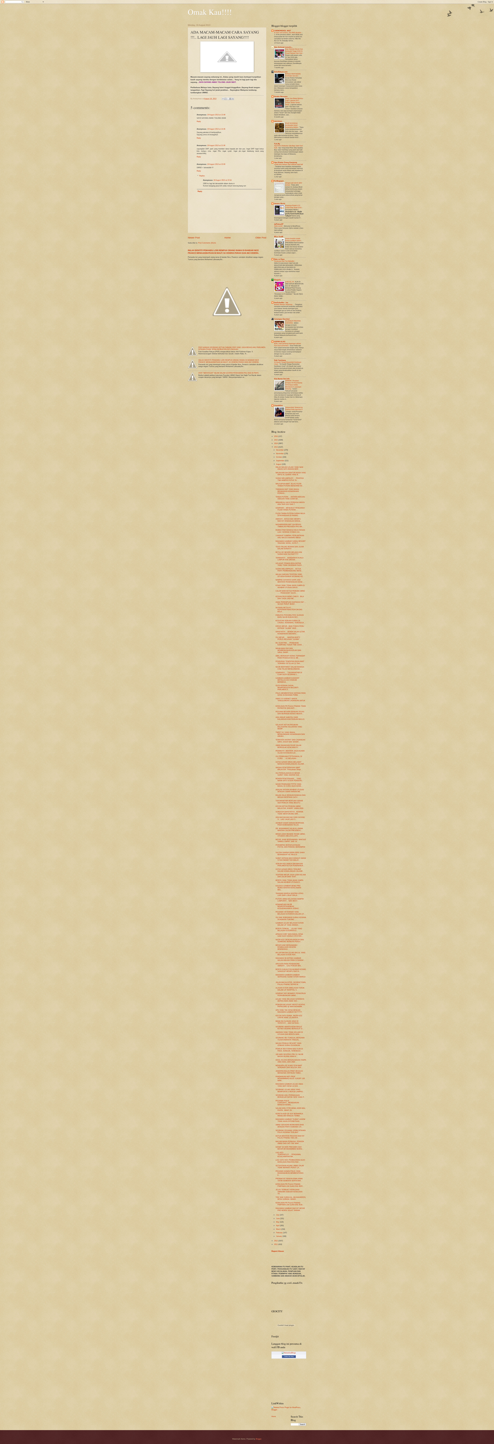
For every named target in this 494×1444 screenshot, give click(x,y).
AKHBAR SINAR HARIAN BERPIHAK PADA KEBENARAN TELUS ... (290, 824)
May (278, 1222)
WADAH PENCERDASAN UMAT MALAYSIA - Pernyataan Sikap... (289, 768)
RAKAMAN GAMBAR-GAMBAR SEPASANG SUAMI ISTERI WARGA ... (290, 977)
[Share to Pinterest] (233, 99)
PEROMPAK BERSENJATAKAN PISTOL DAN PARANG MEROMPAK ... (290, 847)
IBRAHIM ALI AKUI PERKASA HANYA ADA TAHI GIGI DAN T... (290, 503)
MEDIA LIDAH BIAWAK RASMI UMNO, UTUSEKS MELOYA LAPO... (290, 835)
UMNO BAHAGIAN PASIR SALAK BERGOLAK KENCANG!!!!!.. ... (288, 746)
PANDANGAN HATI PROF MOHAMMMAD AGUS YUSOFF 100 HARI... (290, 1079)
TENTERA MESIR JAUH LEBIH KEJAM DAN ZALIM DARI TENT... (291, 876)
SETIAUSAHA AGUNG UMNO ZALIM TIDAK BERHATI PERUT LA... (290, 1167)
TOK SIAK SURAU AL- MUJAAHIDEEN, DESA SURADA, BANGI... (291, 1198)
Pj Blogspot (279, 181)
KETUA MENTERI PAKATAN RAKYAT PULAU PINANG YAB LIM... (290, 1137)
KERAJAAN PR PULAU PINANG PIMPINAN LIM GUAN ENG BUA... (290, 1204)
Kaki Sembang (280, 360)
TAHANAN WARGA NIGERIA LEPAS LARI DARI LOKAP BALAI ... (289, 894)
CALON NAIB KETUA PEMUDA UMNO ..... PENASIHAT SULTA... (290, 592)
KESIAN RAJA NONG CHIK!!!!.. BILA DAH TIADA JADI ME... (290, 597)
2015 (276, 440)
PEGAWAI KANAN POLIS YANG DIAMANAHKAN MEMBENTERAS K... (289, 1173)
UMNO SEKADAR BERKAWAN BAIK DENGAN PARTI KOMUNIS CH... (290, 1126)
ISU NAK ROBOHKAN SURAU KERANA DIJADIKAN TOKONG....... (291, 918)
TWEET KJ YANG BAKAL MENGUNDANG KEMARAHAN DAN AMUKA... (290, 734)
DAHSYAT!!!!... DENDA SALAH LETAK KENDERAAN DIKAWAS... (290, 633)
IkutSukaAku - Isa (281, 302)
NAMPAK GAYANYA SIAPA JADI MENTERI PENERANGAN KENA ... (290, 581)
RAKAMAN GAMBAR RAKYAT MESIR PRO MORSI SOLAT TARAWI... (290, 1209)
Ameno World (279, 204)
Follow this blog (289, 1356)
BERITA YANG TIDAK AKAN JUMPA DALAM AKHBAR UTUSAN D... (289, 881)
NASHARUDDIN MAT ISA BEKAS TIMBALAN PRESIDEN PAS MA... (290, 525)
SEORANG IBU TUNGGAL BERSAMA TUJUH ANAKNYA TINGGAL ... (290, 1039)
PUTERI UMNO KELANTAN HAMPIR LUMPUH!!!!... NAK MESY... (290, 900)
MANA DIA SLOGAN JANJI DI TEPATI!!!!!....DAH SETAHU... (288, 1022)
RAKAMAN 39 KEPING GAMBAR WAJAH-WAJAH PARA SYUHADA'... (290, 959)
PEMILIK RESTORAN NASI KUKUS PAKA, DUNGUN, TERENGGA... (289, 1050)
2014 (276, 443)
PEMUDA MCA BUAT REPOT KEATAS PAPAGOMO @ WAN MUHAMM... (290, 1005)
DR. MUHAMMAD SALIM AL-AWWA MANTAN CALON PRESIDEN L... (289, 829)
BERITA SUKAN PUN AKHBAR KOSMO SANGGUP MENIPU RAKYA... (291, 970)
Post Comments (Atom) (207, 243)
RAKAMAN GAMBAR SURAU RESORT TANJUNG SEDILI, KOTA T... (291, 542)
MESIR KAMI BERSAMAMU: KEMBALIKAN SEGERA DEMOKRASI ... (287, 947)
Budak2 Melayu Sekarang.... (284, 304)
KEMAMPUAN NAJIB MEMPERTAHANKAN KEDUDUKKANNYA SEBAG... (288, 906)
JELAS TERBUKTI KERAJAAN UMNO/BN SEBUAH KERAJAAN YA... (289, 1192)
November (280, 454)
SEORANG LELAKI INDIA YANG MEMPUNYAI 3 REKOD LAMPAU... (290, 1090)
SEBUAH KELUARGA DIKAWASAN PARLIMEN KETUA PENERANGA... (290, 865)
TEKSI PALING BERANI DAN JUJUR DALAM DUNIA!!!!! (290, 548)
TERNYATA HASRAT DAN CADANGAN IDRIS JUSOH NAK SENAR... (290, 741)
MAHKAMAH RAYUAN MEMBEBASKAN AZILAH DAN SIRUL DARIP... (288, 650)
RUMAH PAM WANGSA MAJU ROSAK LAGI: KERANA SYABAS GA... (290, 531)
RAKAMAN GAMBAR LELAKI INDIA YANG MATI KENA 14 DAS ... (289, 1085)
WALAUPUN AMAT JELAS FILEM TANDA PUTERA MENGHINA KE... (290, 485)
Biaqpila (277, 280)
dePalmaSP (278, 224)
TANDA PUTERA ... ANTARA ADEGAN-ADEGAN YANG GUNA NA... (290, 498)
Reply (199, 121)
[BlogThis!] (225, 99)
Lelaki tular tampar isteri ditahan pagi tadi (288, 164)
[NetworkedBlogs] (289, 1353)
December (280, 450)
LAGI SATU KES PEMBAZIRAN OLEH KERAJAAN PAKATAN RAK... (290, 1161)
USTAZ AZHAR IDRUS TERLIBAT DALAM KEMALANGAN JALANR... (290, 870)
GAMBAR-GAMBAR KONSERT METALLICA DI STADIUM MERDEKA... (287, 680)
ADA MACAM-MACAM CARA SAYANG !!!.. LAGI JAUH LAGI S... (290, 818)
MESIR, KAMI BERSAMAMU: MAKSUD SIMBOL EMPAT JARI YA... (291, 840)
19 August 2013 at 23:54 (222, 180)
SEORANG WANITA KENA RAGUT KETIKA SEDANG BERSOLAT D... (290, 1028)
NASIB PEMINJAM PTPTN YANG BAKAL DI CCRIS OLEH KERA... (289, 785)
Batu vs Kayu (279, 259)
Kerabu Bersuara (280, 96)
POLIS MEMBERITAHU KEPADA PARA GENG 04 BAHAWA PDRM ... (291, 694)
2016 (276, 436)
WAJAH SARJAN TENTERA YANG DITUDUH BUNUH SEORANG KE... (290, 575)
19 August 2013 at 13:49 (216, 115)
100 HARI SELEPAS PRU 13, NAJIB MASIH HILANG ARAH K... (289, 1055)
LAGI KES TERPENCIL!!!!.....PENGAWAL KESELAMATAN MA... (288, 1154)
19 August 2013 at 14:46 (216, 129)
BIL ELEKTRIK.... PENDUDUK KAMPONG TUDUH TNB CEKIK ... (290, 644)
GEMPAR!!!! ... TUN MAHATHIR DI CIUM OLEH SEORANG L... (289, 673)
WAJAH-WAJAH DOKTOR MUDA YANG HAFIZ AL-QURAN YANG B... (291, 474)
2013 (276, 447)
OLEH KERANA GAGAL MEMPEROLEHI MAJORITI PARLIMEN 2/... (287, 688)
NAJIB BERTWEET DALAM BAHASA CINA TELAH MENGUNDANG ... (290, 668)
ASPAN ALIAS (279, 342)
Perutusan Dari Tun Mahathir (284, 261)
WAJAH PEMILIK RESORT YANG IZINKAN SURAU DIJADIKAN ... (289, 1044)
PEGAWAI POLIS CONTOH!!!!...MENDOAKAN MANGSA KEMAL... (287, 1103)
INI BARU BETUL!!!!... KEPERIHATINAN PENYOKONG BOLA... (289, 610)
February (279, 1233)
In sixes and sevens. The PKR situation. (288, 33)
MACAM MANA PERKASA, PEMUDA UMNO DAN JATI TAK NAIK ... (290, 1142)
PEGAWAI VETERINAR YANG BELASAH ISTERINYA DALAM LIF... (290, 913)
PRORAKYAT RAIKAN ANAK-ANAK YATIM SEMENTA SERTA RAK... (289, 1180)
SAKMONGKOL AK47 (282, 31)
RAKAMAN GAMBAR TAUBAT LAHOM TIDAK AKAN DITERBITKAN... (290, 1120)
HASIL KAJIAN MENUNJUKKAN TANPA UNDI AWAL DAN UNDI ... (291, 1061)
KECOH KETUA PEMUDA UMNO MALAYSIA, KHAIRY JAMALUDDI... (290, 807)
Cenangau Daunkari (282, 319)
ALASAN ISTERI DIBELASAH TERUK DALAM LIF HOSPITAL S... (290, 989)
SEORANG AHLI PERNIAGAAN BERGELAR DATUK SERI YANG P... (290, 1096)
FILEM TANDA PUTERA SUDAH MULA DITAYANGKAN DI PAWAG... (290, 514)
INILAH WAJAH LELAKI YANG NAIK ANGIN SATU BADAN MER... (289, 468)
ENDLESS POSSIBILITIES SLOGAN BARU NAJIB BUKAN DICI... (290, 616)
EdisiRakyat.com (281, 72)
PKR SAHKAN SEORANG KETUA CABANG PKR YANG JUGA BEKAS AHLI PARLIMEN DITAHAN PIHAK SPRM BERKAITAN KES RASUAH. (231, 348)
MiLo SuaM (278, 237)
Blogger (258, 1439)
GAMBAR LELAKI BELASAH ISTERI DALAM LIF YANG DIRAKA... (290, 924)
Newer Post (194, 237)
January (279, 1236)
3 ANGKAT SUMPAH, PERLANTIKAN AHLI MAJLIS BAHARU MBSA (290, 536)
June (278, 1218)
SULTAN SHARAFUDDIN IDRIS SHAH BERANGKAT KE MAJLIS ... (290, 853)
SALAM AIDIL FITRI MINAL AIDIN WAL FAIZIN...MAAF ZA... (290, 1109)
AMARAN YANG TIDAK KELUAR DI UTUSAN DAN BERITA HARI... (289, 1033)
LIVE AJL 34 (289, 282)
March (278, 1229)
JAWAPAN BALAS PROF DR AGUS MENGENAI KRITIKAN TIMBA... (289, 1072)
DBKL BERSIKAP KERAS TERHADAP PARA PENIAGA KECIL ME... (290, 657)
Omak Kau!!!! (210, 12)
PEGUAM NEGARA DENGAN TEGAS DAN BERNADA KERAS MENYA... (290, 713)
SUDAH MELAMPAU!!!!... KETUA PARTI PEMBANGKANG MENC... (289, 570)
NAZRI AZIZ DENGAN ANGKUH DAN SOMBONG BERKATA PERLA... (290, 941)
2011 (276, 1244)
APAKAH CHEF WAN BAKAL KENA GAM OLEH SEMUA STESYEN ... (289, 935)
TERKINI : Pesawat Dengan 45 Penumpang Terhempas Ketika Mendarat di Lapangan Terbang (293, 385)
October (279, 457)
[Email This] (223, 99)
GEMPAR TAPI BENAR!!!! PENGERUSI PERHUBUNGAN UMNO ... (291, 994)
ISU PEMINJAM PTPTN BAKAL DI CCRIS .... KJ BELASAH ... (289, 757)
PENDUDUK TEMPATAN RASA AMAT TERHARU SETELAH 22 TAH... (290, 662)
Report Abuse (277, 1251)
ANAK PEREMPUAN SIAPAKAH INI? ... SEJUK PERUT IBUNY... (291, 603)
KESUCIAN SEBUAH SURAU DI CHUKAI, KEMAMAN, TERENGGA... (290, 622)
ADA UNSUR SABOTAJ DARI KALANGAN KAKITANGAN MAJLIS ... (290, 719)
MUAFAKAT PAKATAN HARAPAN (293, 322)
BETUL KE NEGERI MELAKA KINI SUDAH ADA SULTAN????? (289, 553)
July (278, 1215)
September (280, 461)
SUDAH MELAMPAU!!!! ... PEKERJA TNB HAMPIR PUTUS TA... (290, 479)
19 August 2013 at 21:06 (216, 145)
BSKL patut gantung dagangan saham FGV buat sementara (287, 345)
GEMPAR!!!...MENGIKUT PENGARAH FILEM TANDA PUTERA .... (290, 509)
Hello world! (278, 226)
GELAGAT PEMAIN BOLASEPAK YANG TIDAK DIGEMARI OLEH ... (290, 564)
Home (227, 237)
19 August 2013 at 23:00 (216, 164)
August (279, 464)
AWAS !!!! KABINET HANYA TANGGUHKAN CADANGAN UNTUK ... (290, 701)
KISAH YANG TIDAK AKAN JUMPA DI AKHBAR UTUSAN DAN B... (290, 586)
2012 (276, 1241)
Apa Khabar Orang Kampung (285, 162)
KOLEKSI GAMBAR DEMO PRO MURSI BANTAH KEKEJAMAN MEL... (288, 888)
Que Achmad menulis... (283, 47)
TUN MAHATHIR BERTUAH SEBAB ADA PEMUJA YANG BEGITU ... (289, 802)
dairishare (278, 121)
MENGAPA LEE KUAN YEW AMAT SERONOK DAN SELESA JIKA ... (289, 1066)
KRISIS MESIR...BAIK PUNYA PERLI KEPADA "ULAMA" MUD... (290, 627)
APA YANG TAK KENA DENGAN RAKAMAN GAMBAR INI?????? (289, 1011)
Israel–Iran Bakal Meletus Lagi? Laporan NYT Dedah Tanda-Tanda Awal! (294, 102)
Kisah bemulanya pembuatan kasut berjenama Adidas (291, 125)
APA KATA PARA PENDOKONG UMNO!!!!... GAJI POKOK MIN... (289, 965)
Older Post (260, 237)
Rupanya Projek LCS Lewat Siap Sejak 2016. (293, 206)
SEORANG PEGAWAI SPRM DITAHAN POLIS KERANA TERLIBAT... (291, 1131)
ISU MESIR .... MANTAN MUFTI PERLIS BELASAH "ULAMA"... (288, 638)
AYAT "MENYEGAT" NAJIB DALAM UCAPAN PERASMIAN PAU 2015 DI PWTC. (228, 373)
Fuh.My (277, 144)
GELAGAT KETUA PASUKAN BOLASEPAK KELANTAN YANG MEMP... (289, 727)
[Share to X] (228, 99)
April (278, 1226)
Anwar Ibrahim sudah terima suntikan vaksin (293, 240)
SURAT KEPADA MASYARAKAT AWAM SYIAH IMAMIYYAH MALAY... (291, 859)
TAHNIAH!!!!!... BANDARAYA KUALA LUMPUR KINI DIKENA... (289, 559)
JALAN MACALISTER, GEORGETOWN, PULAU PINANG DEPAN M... (291, 983)
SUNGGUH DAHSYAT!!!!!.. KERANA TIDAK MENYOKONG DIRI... (289, 813)
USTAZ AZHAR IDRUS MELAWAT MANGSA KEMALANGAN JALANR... (290, 763)
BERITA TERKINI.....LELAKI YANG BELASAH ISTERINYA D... (289, 930)
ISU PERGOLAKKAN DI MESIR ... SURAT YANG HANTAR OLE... (289, 774)
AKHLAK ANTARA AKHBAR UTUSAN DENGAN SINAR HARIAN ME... (290, 791)
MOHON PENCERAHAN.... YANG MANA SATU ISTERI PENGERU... (289, 780)
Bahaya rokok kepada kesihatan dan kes (293, 75)
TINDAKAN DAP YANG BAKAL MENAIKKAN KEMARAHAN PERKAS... (287, 491)
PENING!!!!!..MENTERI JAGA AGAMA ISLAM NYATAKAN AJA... (290, 752)
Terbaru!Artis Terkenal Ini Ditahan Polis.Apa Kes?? (294, 408)
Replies (202, 176)
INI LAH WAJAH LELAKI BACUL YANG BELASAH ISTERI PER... (290, 954)
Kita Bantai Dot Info (282, 379)
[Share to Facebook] (230, 99)
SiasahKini (278, 405)
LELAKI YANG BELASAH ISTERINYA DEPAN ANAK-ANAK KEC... (290, 1000)
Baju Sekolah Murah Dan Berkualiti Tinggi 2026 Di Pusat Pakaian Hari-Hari (294, 51)
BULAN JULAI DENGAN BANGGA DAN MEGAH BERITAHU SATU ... (290, 796)
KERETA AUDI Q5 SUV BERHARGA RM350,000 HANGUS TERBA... (289, 1115)
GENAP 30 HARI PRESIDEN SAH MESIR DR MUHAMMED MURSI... (290, 1148)
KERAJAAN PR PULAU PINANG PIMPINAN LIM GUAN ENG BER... (290, 1185)
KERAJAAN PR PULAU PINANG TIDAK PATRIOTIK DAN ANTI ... (291, 707)
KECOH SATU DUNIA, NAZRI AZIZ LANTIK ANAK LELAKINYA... (289, 1017)
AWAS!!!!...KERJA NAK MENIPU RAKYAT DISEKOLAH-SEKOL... (289, 520)
